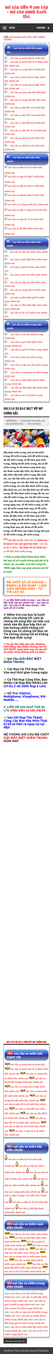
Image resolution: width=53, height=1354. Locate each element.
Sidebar (41, 27)
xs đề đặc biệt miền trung (18, 551)
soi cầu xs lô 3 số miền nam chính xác (25, 1271)
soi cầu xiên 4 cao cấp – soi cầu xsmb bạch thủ (26, 12)
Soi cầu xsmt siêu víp (15, 1341)
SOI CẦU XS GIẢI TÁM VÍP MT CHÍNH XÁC (26, 1042)
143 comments (34, 423)
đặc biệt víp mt (28, 539)
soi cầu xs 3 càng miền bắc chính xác (28, 204)
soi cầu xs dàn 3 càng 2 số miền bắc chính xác (26, 1196)
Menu (12, 27)
